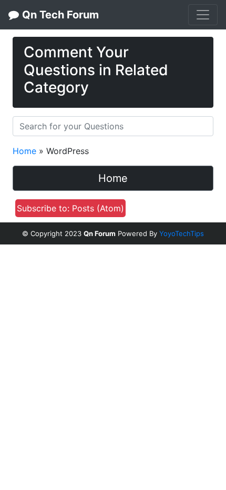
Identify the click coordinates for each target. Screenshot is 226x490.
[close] (202, 43)
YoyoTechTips (181, 233)
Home (24, 151)
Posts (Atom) (98, 208)
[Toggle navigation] (203, 14)
